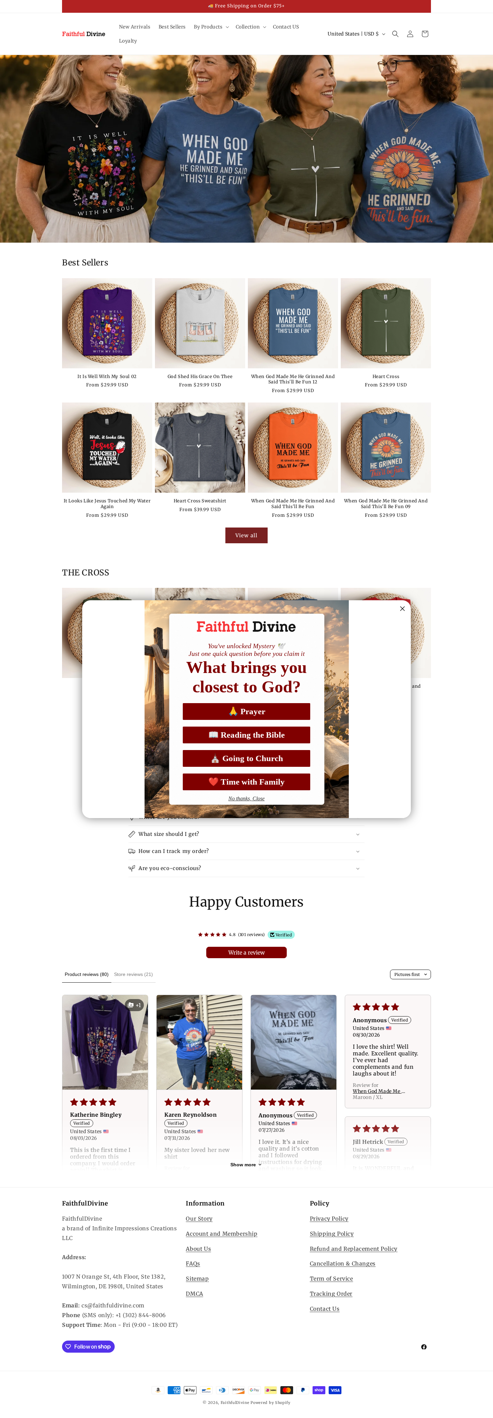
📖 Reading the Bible (246, 734)
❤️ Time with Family (246, 781)
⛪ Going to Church (246, 758)
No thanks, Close (246, 798)
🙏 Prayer (246, 711)
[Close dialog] (402, 609)
